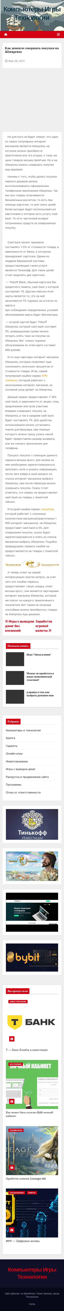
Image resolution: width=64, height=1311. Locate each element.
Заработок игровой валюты (43, 626)
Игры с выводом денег (21, 769)
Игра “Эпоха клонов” (39, 654)
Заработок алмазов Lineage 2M (26, 1178)
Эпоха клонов (17, 1193)
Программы (13, 784)
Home (32, 1304)
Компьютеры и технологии (23, 730)
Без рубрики (15, 1064)
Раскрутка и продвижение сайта (27, 776)
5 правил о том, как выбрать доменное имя (40, 694)
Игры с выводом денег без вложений (19, 626)
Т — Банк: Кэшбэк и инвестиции (27, 1050)
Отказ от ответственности (23, 792)
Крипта (10, 738)
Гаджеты (11, 745)
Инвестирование (17, 761)
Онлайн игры (14, 753)
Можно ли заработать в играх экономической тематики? (40, 676)
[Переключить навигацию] (58, 34)
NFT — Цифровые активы (23, 1241)
